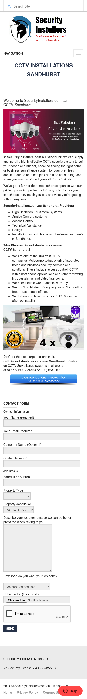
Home (7, 692)
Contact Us (51, 692)
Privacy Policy (27, 692)
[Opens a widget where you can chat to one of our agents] (70, 691)
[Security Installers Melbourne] (43, 28)
